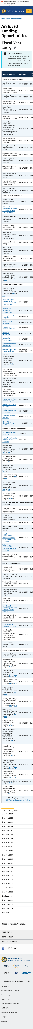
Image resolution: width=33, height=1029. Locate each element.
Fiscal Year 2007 (7, 884)
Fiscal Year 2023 (7, 818)
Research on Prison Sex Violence (9, 344)
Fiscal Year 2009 (7, 875)
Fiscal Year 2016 (7, 847)
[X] (9, 949)
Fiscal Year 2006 (7, 888)
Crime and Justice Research (8, 416)
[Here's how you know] (16, 3)
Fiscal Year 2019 (7, 834)
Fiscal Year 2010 (7, 871)
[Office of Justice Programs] (3, 11)
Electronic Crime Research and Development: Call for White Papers (9, 302)
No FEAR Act (5, 1008)
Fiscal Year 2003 (7, 900)
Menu (28, 10)
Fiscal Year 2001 (7, 908)
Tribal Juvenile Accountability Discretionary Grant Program (9, 547)
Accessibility (5, 986)
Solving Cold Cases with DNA (9, 405)
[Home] (16, 11)
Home (3, 18)
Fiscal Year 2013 (7, 859)
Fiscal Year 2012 (7, 863)
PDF (5, 281)
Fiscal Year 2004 (7, 896)
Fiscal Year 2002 (7, 904)
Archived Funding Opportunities (14, 18)
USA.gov (3, 1017)
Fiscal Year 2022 (7, 822)
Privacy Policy (5, 999)
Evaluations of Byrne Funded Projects (9, 400)
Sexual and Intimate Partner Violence (9, 350)
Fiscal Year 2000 (7, 912)
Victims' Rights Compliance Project (9, 625)
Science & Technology (6, 333)
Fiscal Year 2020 (7, 830)
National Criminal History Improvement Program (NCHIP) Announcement (9, 209)
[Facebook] (3, 949)
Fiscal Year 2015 (7, 851)
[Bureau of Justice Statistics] (16, 968)
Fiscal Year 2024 (7, 814)
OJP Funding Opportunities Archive (18, 800)
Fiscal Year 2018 (7, 838)
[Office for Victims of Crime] (16, 974)
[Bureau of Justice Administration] (6, 967)
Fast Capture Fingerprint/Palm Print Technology (8, 423)
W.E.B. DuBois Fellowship (7, 322)
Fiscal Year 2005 (7, 892)
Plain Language (5, 995)
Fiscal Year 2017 (7, 843)
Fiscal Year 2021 (7, 826)
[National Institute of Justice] (26, 967)
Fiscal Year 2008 (7, 880)
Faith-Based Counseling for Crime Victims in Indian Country (9, 608)
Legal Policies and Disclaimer (10, 1003)
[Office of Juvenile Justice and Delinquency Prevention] (6, 974)
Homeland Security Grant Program (9, 433)
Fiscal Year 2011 (7, 867)
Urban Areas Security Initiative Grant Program (9, 439)
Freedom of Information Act (9, 1012)
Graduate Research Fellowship (9, 411)
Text (15, 279)
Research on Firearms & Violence (9, 328)
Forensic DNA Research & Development (7, 310)
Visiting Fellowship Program (8, 317)
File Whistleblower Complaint (10, 990)
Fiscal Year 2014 (7, 855)
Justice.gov (4, 1021)
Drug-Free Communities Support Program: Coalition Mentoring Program (9, 537)
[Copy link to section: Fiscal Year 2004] (14, 47)
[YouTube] (15, 949)
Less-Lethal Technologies (7, 339)
